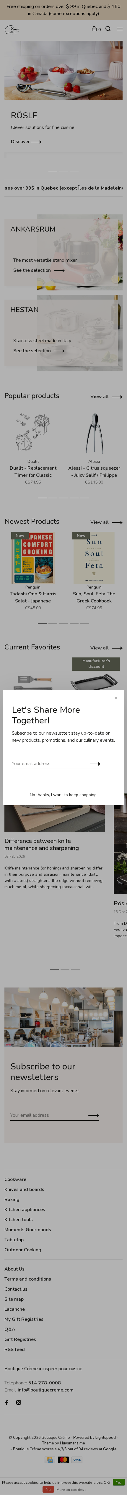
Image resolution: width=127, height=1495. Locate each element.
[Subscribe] (93, 763)
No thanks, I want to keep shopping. (63, 795)
